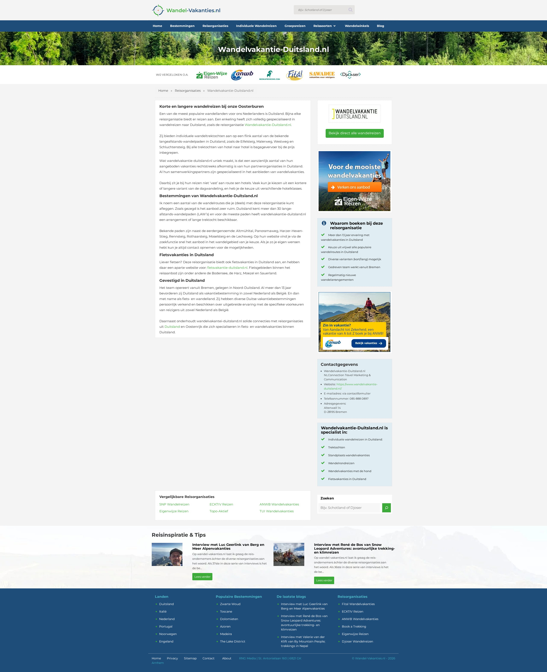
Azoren (225, 626)
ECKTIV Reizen (221, 504)
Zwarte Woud (230, 604)
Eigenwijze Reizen (173, 511)
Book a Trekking (354, 626)
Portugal (165, 626)
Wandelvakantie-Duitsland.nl (268, 125)
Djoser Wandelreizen (357, 641)
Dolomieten (229, 619)
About (226, 658)
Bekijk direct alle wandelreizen (355, 133)
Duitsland (172, 327)
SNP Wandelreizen (174, 504)
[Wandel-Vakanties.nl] (186, 9)
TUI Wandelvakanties (277, 511)
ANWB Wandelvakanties (279, 504)
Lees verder (202, 576)
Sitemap (190, 658)
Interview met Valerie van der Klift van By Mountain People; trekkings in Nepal (303, 641)
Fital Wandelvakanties (358, 604)
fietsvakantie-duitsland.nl (227, 268)
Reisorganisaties (188, 91)
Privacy (172, 658)
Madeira (226, 634)
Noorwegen (168, 634)
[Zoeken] (386, 507)
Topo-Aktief (219, 511)
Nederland (167, 619)
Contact (209, 658)
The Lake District (232, 641)
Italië (162, 611)
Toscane (226, 611)
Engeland (166, 641)
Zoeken (327, 498)
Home (163, 91)
